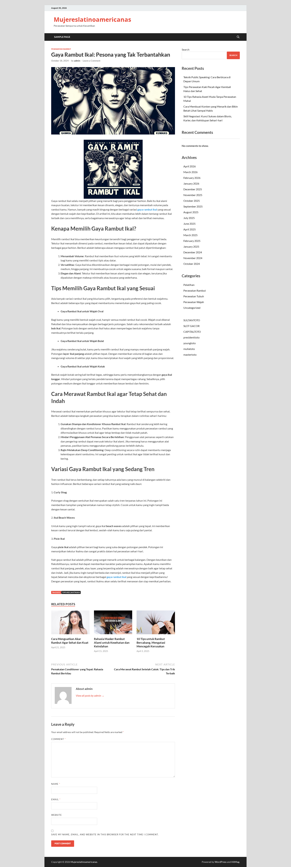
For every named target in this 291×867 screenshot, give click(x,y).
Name (55, 784)
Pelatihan (189, 284)
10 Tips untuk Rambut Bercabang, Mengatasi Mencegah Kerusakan (151, 642)
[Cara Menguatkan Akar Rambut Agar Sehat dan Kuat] (70, 623)
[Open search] (238, 37)
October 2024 (191, 263)
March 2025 (190, 235)
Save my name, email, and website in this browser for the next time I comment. (105, 834)
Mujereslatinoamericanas (92, 19)
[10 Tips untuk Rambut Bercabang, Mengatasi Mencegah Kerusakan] (156, 623)
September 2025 (193, 206)
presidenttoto (191, 337)
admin (77, 60)
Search (185, 49)
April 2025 (189, 229)
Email (55, 799)
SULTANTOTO (191, 320)
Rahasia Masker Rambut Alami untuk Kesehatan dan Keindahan (112, 642)
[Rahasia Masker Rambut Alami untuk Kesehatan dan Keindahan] (113, 623)
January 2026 (191, 183)
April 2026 (189, 166)
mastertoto (190, 354)
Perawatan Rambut (61, 49)
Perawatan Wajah (193, 302)
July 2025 (189, 217)
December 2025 (192, 189)
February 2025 (191, 240)
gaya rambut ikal (147, 209)
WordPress (221, 861)
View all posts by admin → (90, 695)
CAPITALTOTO (192, 331)
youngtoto (189, 343)
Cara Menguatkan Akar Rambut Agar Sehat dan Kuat (69, 640)
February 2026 (191, 177)
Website (56, 815)
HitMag (235, 861)
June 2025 (189, 223)
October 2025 (191, 200)
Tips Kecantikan (71, 592)
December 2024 (192, 252)
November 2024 (192, 258)
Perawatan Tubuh (193, 296)
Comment (58, 739)
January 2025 (191, 246)
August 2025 (190, 212)
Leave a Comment (91, 60)
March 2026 (190, 172)
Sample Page (62, 37)
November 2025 (192, 195)
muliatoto (189, 348)
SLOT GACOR (191, 325)
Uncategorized (191, 307)
